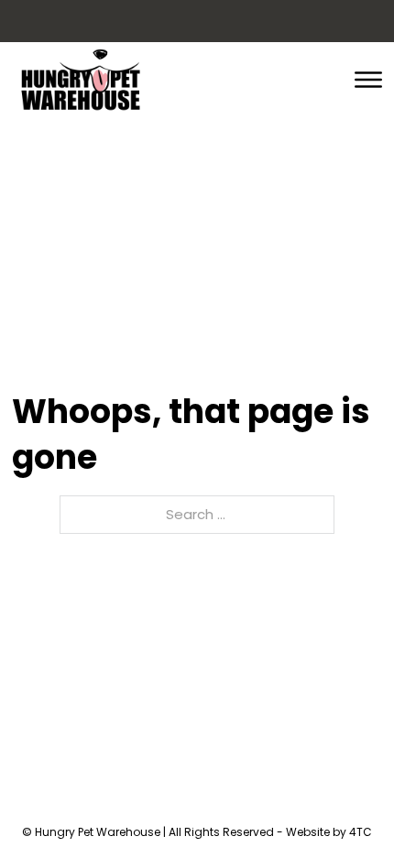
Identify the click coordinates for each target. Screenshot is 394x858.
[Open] (368, 79)
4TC (360, 832)
